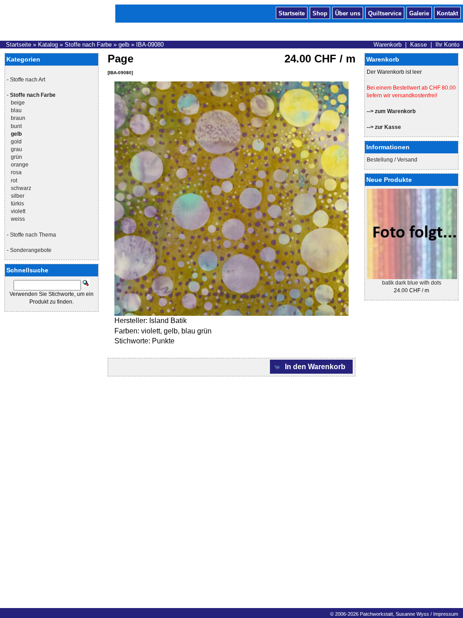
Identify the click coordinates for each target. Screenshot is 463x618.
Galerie (419, 12)
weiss (18, 219)
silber (17, 196)
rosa (16, 172)
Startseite (292, 12)
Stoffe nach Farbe (88, 44)
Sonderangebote (31, 250)
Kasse (418, 44)
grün (16, 157)
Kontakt (447, 12)
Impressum (445, 614)
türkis (17, 203)
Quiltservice (385, 12)
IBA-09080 (150, 44)
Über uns (347, 12)
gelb (123, 44)
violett (18, 211)
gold (16, 141)
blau (16, 110)
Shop (319, 12)
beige (18, 103)
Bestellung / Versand (392, 160)
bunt (16, 126)
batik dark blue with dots (411, 283)
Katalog (48, 44)
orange (19, 165)
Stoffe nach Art (27, 79)
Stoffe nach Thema (33, 235)
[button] (311, 367)
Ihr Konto (447, 44)
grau (16, 149)
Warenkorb (387, 44)
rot (14, 180)
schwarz (21, 188)
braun (18, 118)
